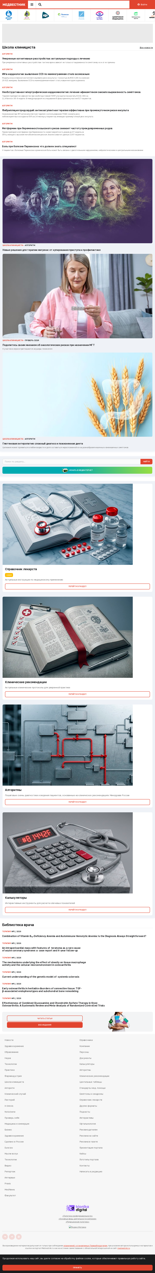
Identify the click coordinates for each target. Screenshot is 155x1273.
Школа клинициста (18, 47)
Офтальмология (87, 1124)
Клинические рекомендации (94, 1076)
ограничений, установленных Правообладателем (85, 1245)
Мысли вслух (11, 1153)
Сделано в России (14, 1141)
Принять (77, 1267)
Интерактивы (86, 1118)
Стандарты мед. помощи (92, 1088)
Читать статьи (44, 1018)
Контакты (84, 1165)
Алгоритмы (85, 1070)
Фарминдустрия (13, 1076)
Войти (144, 4)
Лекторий (10, 1100)
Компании (84, 1046)
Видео (8, 1165)
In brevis (9, 1106)
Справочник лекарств (90, 1100)
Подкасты (84, 1112)
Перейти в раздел (77, 586)
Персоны (84, 1052)
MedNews (10, 1189)
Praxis (8, 1183)
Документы (85, 1058)
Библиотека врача (18, 924)
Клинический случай (15, 1094)
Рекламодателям (88, 1129)
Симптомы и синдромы (91, 1094)
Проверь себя (12, 1118)
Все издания (44, 1025)
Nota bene (10, 1112)
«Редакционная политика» (77, 1222)
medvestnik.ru (123, 1248)
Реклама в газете (88, 1141)
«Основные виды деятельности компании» (78, 1219)
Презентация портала (90, 1148)
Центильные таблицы (90, 1082)
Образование (11, 1052)
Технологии (11, 1064)
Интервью (10, 1177)
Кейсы (82, 1153)
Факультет (10, 1195)
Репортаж (10, 1171)
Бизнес (8, 1129)
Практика (10, 1070)
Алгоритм (10, 1088)
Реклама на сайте (88, 1136)
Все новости (146, 47)
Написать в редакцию (90, 1171)
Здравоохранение (14, 1046)
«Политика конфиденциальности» (77, 1216)
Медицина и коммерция (17, 1124)
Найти (146, 461)
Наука (8, 1058)
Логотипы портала (89, 1159)
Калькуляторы (86, 1064)
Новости (9, 1040)
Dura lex (9, 1148)
